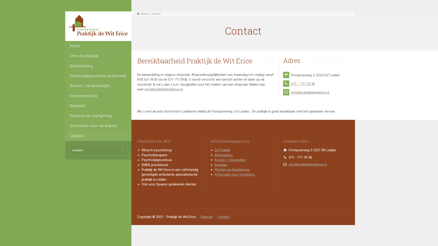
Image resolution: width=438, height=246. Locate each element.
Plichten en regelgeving (91, 115)
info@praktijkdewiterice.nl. (164, 89)
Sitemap (207, 217)
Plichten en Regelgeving (232, 170)
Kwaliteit (78, 105)
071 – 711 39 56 (303, 84)
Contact (77, 135)
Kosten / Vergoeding (230, 160)
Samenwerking (83, 95)
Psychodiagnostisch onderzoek (98, 75)
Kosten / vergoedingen (90, 85)
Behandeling (81, 65)
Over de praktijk (84, 55)
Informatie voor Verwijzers (235, 174)
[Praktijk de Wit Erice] (98, 26)
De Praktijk (222, 150)
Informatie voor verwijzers (93, 125)
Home (75, 45)
